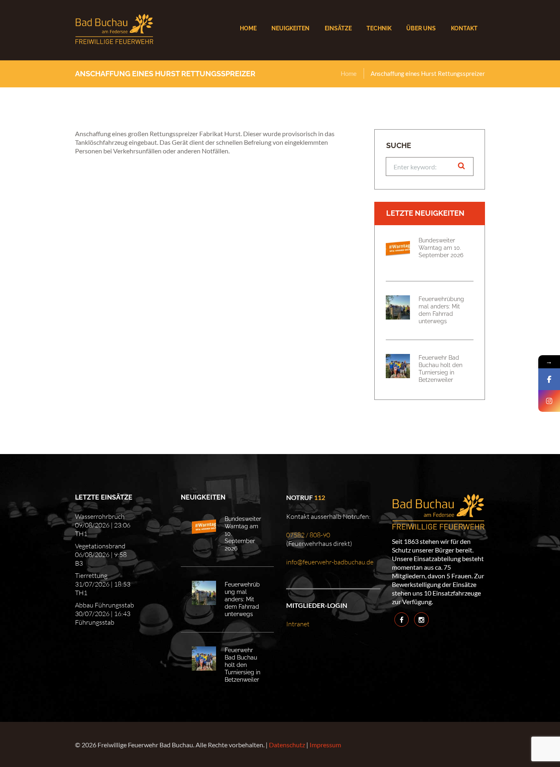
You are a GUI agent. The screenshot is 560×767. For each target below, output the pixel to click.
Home (349, 73)
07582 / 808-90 (308, 535)
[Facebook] (549, 379)
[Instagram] (549, 401)
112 (319, 497)
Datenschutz (287, 745)
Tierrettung (91, 575)
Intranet (298, 624)
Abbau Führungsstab (104, 605)
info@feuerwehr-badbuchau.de (329, 562)
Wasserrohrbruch (100, 516)
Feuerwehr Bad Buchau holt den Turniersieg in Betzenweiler (440, 368)
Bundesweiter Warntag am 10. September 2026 (441, 247)
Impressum (325, 745)
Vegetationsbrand (100, 546)
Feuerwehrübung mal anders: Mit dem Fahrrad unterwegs (441, 309)
